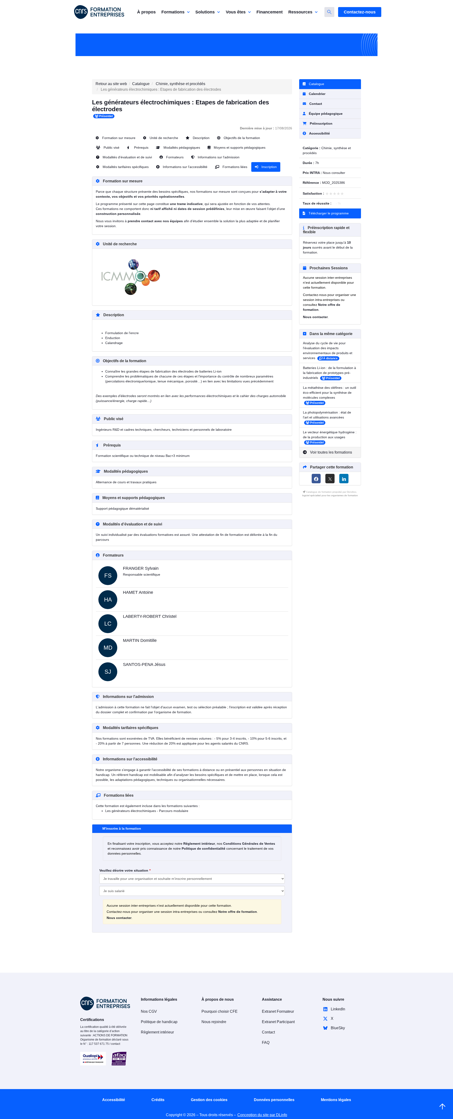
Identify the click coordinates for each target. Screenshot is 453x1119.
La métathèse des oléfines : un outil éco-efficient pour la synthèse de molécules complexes (329, 392)
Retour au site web (111, 84)
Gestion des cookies (209, 1100)
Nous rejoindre (213, 1022)
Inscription (268, 167)
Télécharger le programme (328, 213)
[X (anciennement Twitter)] (330, 478)
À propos (146, 12)
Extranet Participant (278, 1022)
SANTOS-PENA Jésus (144, 664)
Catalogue (141, 84)
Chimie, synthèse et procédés (180, 84)
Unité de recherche (163, 138)
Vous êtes (236, 12)
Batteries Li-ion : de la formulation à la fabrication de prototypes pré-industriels (329, 373)
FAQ (265, 1043)
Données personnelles (274, 1100)
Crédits (157, 1100)
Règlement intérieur (157, 1032)
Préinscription (321, 123)
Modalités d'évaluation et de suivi (127, 157)
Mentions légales (336, 1100)
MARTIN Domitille (140, 640)
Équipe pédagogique (325, 113)
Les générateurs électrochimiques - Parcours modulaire (146, 811)
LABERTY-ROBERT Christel (149, 616)
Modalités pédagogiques (181, 147)
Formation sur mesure (118, 138)
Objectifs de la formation (241, 138)
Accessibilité (113, 1100)
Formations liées (234, 167)
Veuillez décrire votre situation (123, 870)
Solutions (205, 12)
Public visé (111, 147)
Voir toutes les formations (330, 452)
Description (201, 138)
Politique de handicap (159, 1022)
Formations (173, 12)
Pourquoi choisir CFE (219, 1011)
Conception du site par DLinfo (262, 1115)
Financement (269, 12)
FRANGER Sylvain (141, 568)
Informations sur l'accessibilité (184, 167)
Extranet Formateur (278, 1011)
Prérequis (140, 147)
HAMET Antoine (138, 592)
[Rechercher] (329, 12)
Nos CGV (149, 1011)
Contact (315, 104)
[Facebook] (316, 478)
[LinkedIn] (343, 478)
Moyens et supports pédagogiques (239, 147)
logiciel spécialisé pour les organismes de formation (330, 495)
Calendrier (316, 94)
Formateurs (174, 157)
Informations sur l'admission (218, 157)
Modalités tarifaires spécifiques (125, 167)
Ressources (300, 12)
